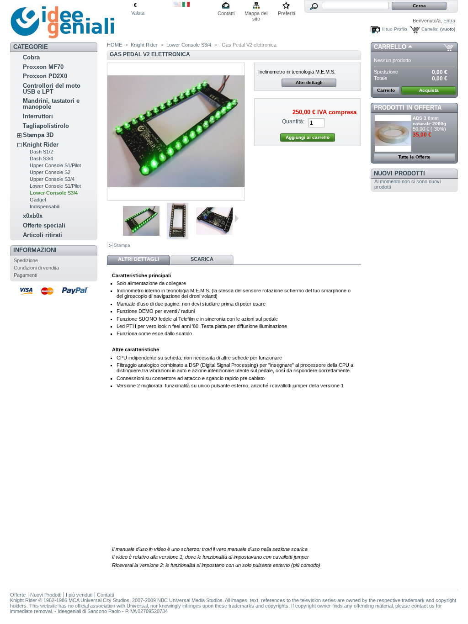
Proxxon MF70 (43, 66)
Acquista (429, 90)
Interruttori (38, 116)
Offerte (18, 595)
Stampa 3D (38, 135)
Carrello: (430, 29)
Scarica (202, 259)
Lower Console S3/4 (54, 193)
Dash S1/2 (41, 151)
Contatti (226, 13)
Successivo (236, 218)
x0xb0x (33, 215)
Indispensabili (44, 206)
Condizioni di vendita (36, 267)
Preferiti (286, 13)
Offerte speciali (44, 225)
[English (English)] (177, 5)
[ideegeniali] (62, 36)
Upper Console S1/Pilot (55, 165)
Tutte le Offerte (414, 156)
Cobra (31, 57)
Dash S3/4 (41, 158)
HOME (114, 45)
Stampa (122, 245)
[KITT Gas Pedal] (141, 237)
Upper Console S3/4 (52, 179)
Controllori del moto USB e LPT (51, 88)
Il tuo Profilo (394, 29)
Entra (449, 20)
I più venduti (79, 595)
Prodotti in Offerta (407, 107)
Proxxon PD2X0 (45, 76)
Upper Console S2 (50, 172)
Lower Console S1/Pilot (55, 186)
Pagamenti (25, 275)
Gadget (38, 199)
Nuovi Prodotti (399, 173)
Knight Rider (40, 144)
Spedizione (26, 260)
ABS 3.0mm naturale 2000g (429, 121)
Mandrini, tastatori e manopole (51, 103)
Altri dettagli (309, 82)
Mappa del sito (256, 14)
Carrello (390, 46)
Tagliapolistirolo (46, 125)
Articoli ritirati (42, 235)
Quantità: (293, 121)
